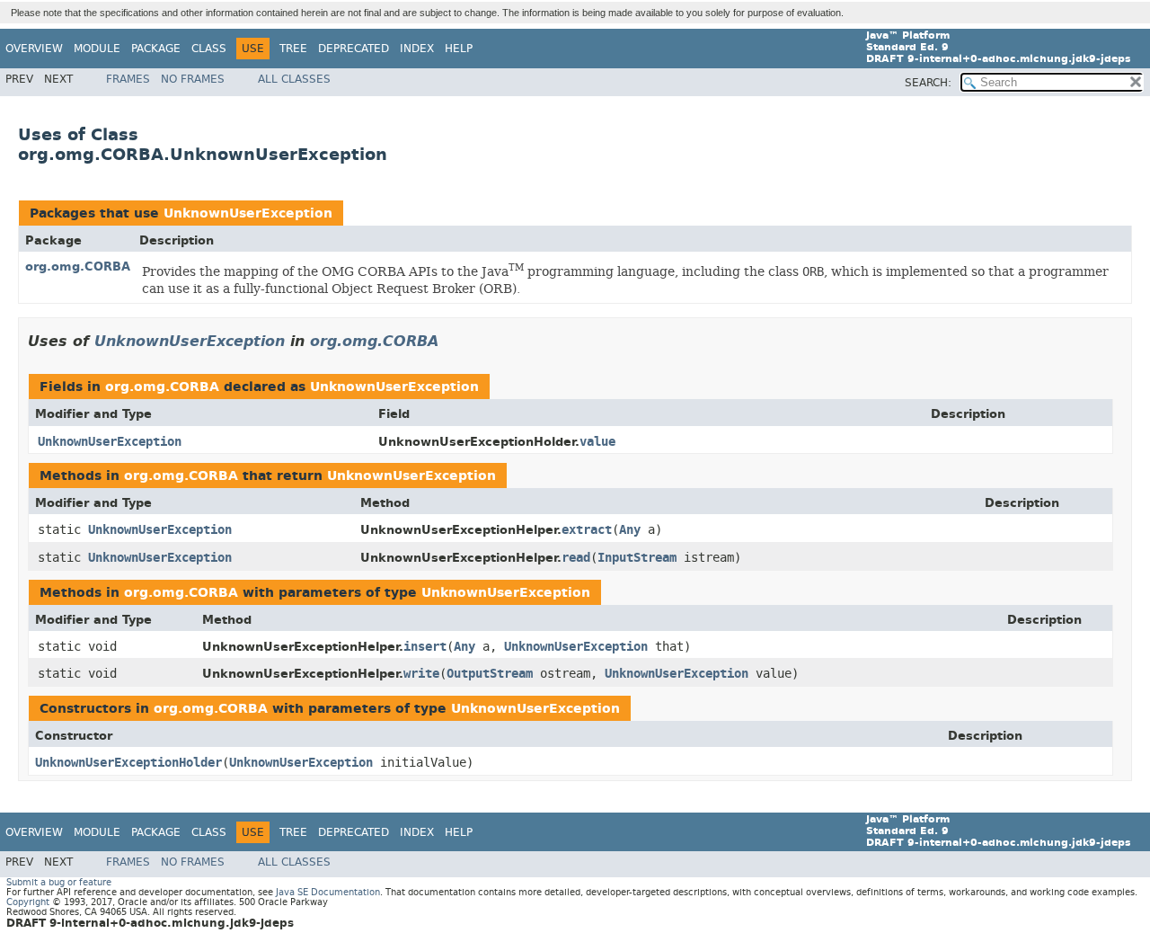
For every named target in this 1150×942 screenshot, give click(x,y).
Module (97, 48)
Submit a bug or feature (58, 882)
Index (417, 48)
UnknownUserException (248, 213)
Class (208, 48)
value (597, 441)
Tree (293, 48)
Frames (128, 79)
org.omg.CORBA (77, 266)
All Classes (294, 79)
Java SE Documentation (328, 892)
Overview (34, 48)
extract (587, 530)
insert (425, 646)
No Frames (193, 79)
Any (630, 530)
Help (459, 48)
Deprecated (353, 48)
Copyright (27, 902)
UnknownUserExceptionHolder (128, 762)
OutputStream (490, 673)
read (576, 557)
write (421, 673)
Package (156, 48)
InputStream (637, 557)
